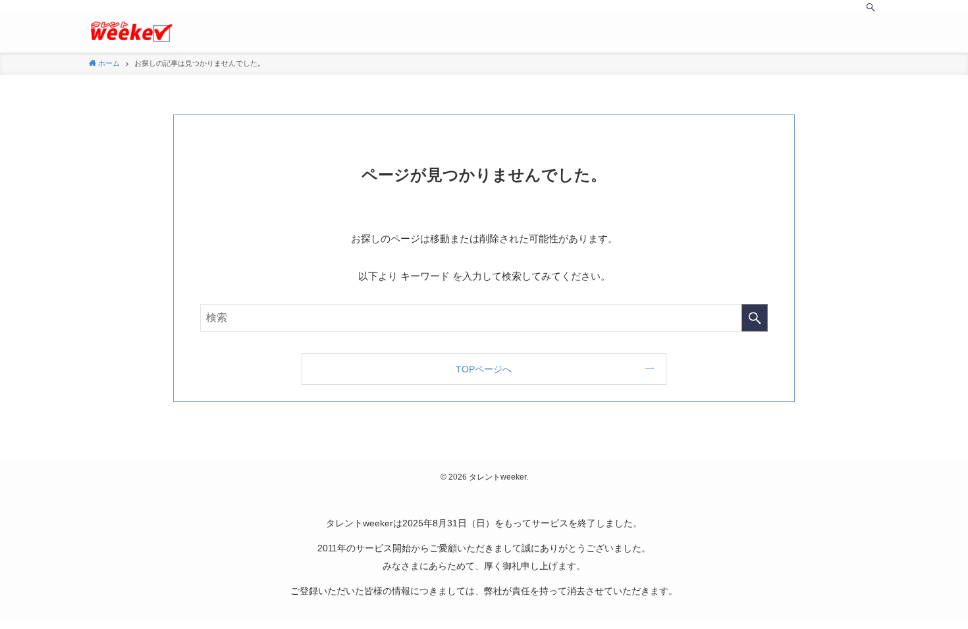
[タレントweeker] (131, 31)
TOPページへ (484, 369)
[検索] (870, 7)
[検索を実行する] (754, 318)
